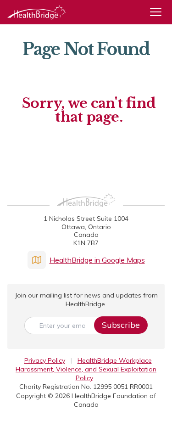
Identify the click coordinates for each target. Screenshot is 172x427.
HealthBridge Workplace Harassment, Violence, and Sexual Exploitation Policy (86, 369)
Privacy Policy (44, 360)
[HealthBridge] (36, 12)
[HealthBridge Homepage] (86, 210)
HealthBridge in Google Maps (97, 259)
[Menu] (159, 12)
